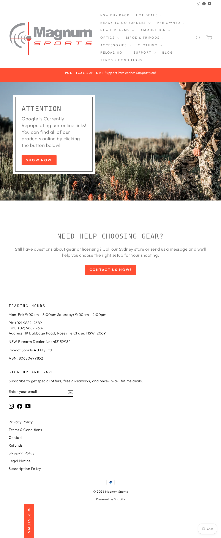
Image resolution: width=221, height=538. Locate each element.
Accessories (114, 45)
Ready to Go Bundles (123, 23)
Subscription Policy (25, 468)
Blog (167, 52)
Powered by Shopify (110, 499)
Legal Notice (19, 460)
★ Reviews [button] (29, 520)
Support (143, 52)
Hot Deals (147, 15)
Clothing (148, 45)
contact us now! (111, 269)
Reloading (112, 52)
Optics (108, 38)
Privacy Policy (21, 422)
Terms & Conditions (121, 60)
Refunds (16, 445)
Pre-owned (169, 23)
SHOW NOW (39, 160)
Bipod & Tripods (143, 38)
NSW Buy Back (115, 15)
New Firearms (115, 30)
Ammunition (153, 30)
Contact (16, 437)
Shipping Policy (22, 453)
